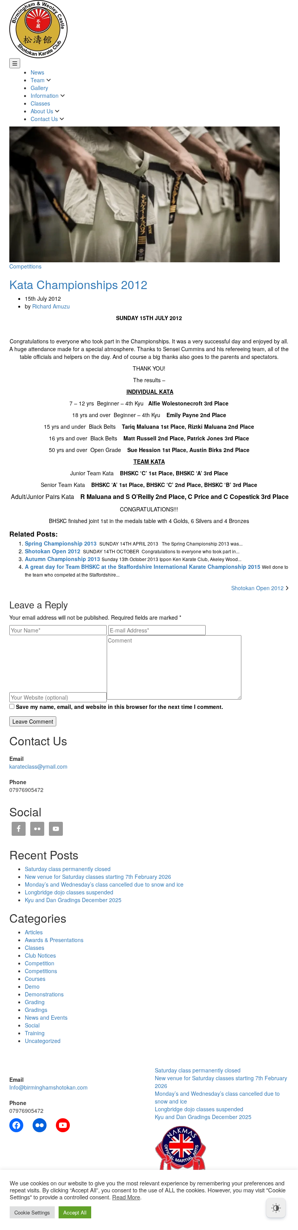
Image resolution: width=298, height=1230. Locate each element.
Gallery (39, 88)
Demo (32, 986)
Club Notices (40, 955)
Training (35, 1033)
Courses (35, 978)
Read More (126, 1197)
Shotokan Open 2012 (52, 551)
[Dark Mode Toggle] (275, 1207)
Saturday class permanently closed (68, 869)
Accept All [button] (75, 1212)
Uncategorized (43, 1041)
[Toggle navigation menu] (14, 63)
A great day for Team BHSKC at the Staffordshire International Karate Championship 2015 (142, 566)
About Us (43, 111)
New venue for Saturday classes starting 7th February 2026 (98, 876)
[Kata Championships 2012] (144, 193)
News (37, 72)
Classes (40, 103)
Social (32, 1025)
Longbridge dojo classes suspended (69, 892)
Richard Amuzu (51, 306)
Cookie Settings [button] (32, 1212)
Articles (34, 932)
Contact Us (45, 119)
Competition (39, 963)
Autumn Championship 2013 (62, 559)
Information (45, 95)
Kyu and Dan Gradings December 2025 (73, 900)
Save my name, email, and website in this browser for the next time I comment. (119, 706)
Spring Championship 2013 (61, 543)
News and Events (46, 1017)
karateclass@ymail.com (38, 766)
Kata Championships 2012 (78, 284)
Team (38, 80)
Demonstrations (44, 994)
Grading (35, 1002)
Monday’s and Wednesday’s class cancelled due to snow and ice (104, 884)
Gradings (36, 1009)
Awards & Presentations (54, 940)
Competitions (25, 266)
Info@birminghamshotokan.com (48, 1087)
